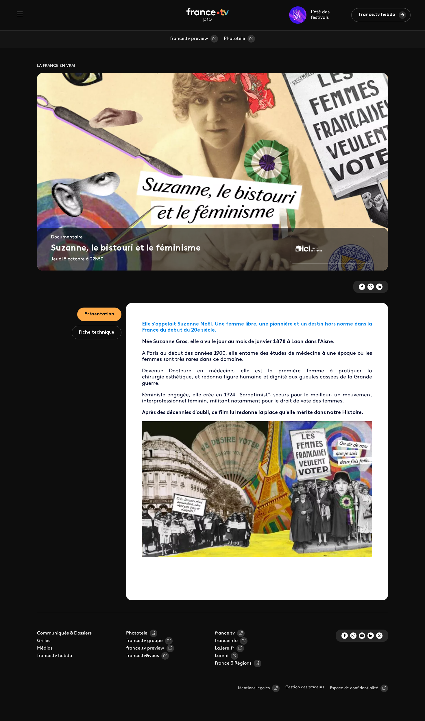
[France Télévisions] (207, 15)
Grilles (43, 641)
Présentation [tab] (99, 314)
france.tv (225, 633)
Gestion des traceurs (304, 687)
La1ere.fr (224, 648)
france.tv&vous (142, 656)
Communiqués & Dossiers (64, 633)
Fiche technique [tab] (96, 332)
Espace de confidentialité (354, 688)
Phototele (234, 38)
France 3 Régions (233, 663)
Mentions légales (254, 688)
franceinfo (226, 641)
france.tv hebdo (377, 14)
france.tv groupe (144, 641)
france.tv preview (189, 38)
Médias (45, 648)
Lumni (221, 656)
